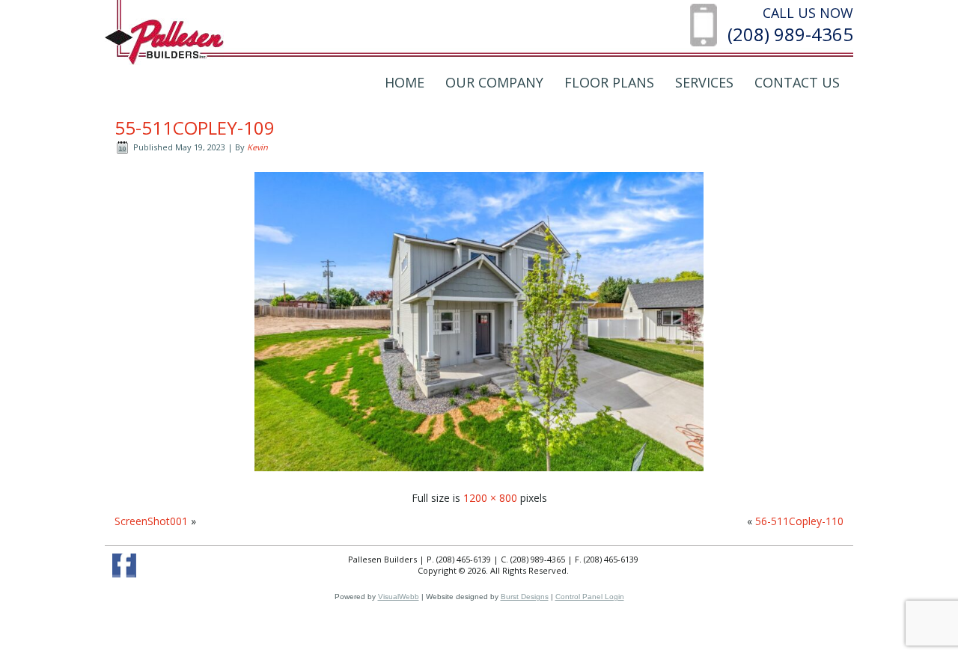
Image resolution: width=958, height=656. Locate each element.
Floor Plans (609, 82)
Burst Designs (525, 596)
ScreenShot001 (151, 521)
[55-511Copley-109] (479, 475)
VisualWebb (398, 596)
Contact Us (797, 82)
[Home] (164, 41)
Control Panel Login (589, 596)
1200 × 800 (490, 498)
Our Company (494, 82)
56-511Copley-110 (799, 521)
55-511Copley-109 (195, 127)
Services (704, 82)
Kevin (257, 147)
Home (404, 82)
